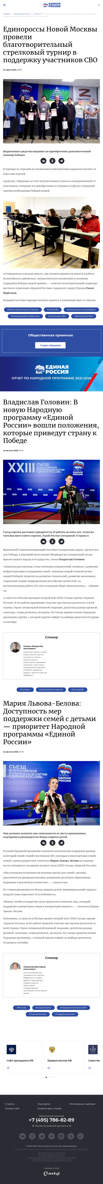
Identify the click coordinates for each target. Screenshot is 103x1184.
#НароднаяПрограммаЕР (73, 1007)
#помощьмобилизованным (25, 316)
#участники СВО (57, 316)
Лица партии (43, 1104)
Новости (38, 14)
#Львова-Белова (37, 1014)
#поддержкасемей (65, 1014)
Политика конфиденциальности (51, 1155)
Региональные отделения (82, 1104)
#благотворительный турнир (22, 309)
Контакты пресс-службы (49, 1108)
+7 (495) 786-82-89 (51, 1120)
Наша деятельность (22, 14)
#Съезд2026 (77, 689)
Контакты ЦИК (12, 1108)
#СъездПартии (43, 1007)
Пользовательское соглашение (51, 1153)
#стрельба (52, 309)
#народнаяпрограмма (51, 689)
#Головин (25, 689)
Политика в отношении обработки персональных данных (51, 1158)
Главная (6, 14)
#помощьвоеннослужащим (81, 309)
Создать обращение (50, 345)
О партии (9, 1104)
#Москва (21, 1007)
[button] (46, 1077)
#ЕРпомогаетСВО (84, 316)
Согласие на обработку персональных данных (51, 1160)
